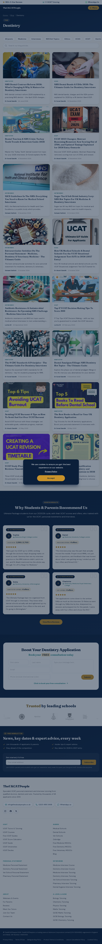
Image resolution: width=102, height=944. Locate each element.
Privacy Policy (51, 471)
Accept (51, 478)
